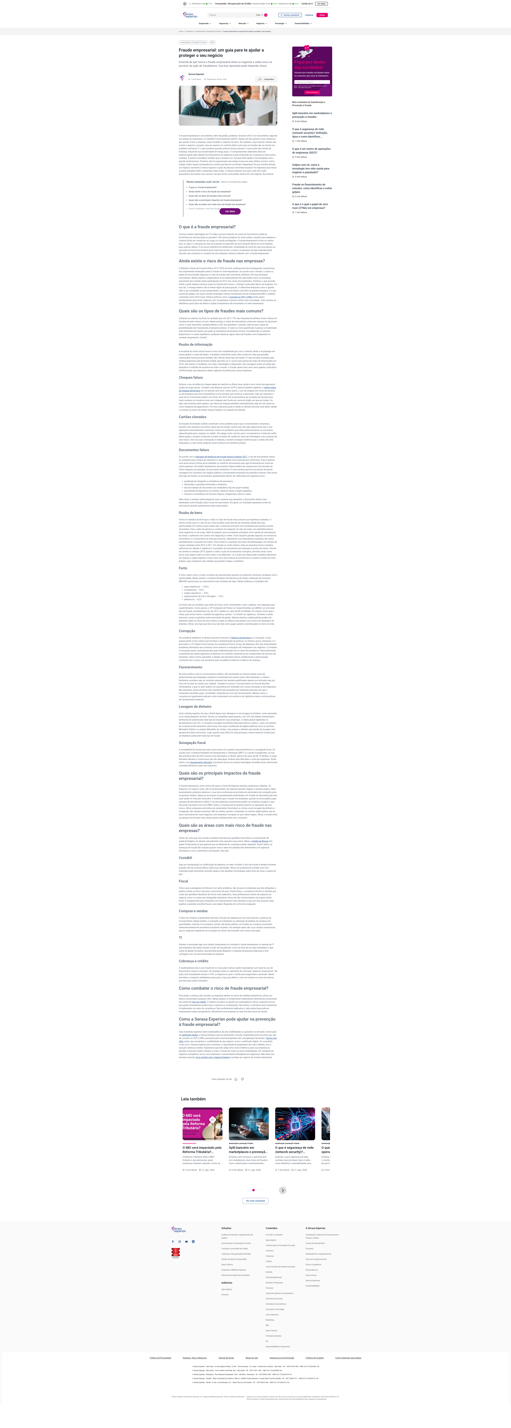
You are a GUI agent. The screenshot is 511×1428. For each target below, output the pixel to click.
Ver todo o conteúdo (274, 1235)
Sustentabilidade (302, 23)
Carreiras (269, 1251)
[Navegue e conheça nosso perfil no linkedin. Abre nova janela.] (193, 1242)
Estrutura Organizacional (316, 1259)
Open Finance (227, 1264)
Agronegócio (226, 1289)
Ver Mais (230, 211)
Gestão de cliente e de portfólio (234, 1259)
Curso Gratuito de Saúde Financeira (280, 1267)
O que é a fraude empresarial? (203, 187)
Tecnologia (279, 23)
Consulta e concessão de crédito (234, 1249)
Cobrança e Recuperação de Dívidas (236, 1254)
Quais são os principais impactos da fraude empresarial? (215, 200)
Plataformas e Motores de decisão (235, 1275)
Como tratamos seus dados (348, 1358)
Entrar (322, 15)
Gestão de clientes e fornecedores (279, 1293)
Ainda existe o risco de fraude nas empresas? (210, 191)
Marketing (270, 1320)
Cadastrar (309, 15)
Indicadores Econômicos (276, 1304)
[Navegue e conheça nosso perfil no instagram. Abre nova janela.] (179, 1242)
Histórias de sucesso (274, 1299)
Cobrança (270, 1256)
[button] (282, 1190)
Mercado (242, 23)
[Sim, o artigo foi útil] (236, 1079)
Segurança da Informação (282, 1358)
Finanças (269, 1288)
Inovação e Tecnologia (275, 1309)
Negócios (260, 23)
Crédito (269, 1261)
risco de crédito (199, 1002)
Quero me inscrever (312, 92)
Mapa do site (252, 1358)
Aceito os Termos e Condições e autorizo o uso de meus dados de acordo (312, 86)
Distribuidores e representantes (318, 1254)
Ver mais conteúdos (255, 1201)
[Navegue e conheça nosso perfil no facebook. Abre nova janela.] (173, 1242)
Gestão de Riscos (260, 841)
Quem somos (311, 1275)
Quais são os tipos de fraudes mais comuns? (210, 196)
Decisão (269, 1272)
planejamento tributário (201, 762)
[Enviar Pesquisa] (266, 15)
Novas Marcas (312, 1270)
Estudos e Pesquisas (274, 1283)
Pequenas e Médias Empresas (233, 1270)
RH (267, 1341)
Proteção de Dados (273, 1336)
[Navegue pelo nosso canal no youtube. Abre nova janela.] (186, 1242)
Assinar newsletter (291, 15)
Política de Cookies (315, 1358)
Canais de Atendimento (315, 1243)
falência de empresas (241, 638)
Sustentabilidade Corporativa (278, 1346)
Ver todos (321, 4)
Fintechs (224, 1295)
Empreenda (204, 23)
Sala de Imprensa (313, 1280)
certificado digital (189, 1035)
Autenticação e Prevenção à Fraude (236, 1243)
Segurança (223, 23)
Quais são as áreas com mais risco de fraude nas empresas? (217, 204)
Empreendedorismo (274, 1277)
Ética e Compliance (313, 1264)
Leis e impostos (272, 1315)
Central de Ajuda (226, 1358)
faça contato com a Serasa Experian (213, 1057)
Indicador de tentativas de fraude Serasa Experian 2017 (221, 457)
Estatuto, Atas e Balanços (195, 1358)
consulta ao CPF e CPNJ (241, 297)
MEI (267, 1325)
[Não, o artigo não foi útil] (242, 1079)
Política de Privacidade (160, 1358)
